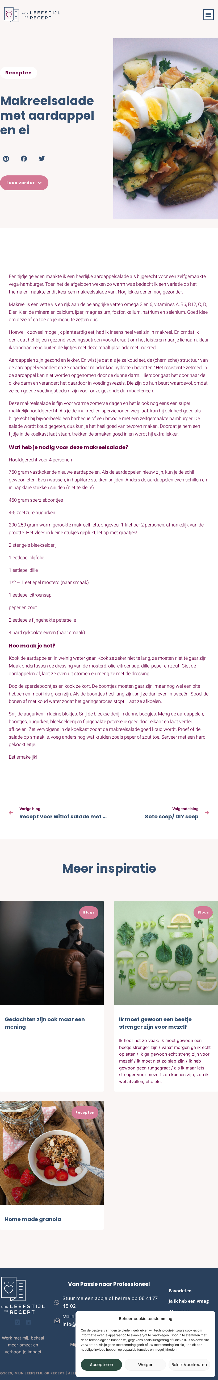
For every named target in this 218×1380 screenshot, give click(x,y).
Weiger (145, 1364)
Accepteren (101, 1364)
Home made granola (33, 1219)
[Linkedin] (28, 1322)
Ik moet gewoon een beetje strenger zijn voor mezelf (155, 1023)
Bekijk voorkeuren (189, 1364)
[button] (208, 14)
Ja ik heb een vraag (189, 1301)
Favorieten (180, 1291)
